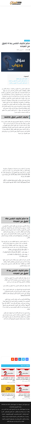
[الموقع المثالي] (15, 3)
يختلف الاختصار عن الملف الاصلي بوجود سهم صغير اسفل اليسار (24, 395)
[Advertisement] (15, 22)
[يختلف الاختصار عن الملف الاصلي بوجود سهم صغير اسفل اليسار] (23, 389)
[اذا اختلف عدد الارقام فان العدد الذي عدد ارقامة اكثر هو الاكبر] (8, 372)
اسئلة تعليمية (27, 40)
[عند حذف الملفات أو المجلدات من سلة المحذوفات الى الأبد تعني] (8, 389)
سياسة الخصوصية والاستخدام (15, 406)
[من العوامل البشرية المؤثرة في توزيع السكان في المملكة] (23, 372)
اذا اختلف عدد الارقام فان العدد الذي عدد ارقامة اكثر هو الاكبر (8, 379)
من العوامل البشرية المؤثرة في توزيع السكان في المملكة (23, 378)
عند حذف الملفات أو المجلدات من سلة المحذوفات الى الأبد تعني (8, 395)
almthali (27, 49)
